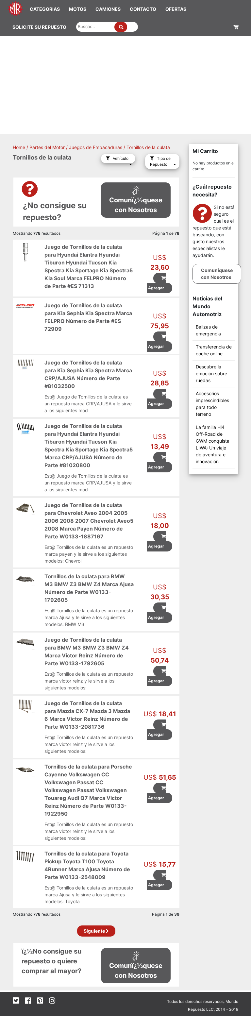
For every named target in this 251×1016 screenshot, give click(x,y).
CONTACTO (143, 9)
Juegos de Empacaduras (95, 147)
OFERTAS (175, 9)
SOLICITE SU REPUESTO (39, 27)
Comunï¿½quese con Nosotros (135, 205)
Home (19, 147)
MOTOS (77, 9)
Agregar (155, 287)
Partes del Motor (47, 147)
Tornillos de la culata (148, 147)
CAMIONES (108, 9)
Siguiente (95, 931)
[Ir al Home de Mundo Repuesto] (15, 8)
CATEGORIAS (45, 9)
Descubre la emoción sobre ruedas (211, 373)
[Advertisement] (125, 85)
